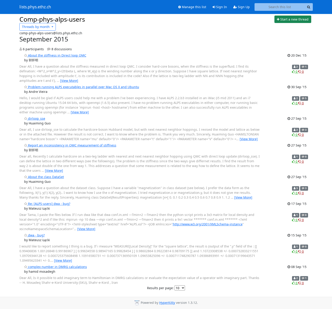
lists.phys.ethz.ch (35, 7)
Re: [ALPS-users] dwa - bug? (48, 203)
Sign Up (243, 7)
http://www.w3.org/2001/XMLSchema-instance (208, 224)
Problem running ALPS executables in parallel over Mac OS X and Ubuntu (83, 87)
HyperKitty (167, 302)
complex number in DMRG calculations (57, 267)
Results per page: (160, 288)
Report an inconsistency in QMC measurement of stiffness (71, 145)
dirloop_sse (36, 118)
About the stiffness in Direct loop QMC (56, 55)
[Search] (309, 7)
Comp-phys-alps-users (52, 19)
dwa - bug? (36, 235)
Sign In (221, 7)
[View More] (69, 80)
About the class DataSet (45, 177)
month (36, 27)
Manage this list (193, 7)
